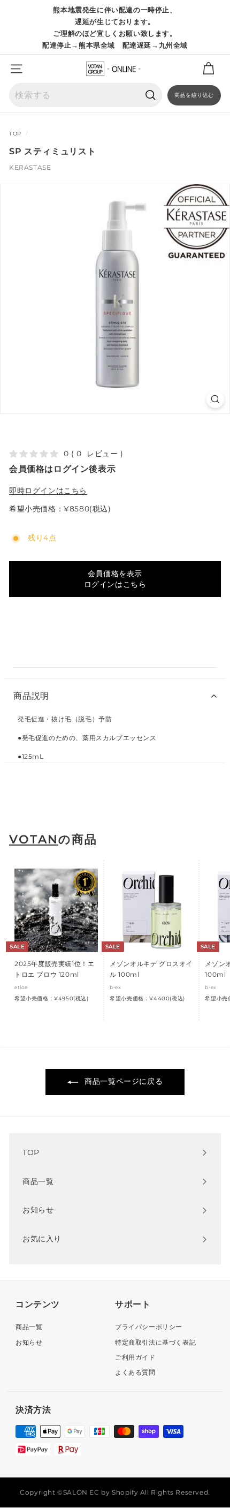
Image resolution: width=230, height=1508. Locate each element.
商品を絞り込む (194, 95)
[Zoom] (215, 399)
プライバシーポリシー (148, 1327)
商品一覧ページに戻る (122, 1081)
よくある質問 (135, 1372)
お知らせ (29, 1342)
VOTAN (33, 839)
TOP (15, 133)
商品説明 (31, 696)
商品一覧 (29, 1327)
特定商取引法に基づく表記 (155, 1342)
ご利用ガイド (135, 1357)
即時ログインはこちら (48, 490)
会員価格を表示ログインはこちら (115, 579)
